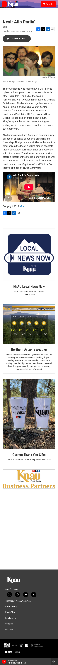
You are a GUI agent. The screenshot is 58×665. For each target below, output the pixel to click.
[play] (4, 661)
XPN (22, 206)
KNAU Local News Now (29, 287)
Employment (10, 618)
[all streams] (54, 661)
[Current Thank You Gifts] (29, 414)
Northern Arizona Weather (29, 350)
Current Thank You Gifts (28, 455)
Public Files (10, 612)
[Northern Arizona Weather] (29, 324)
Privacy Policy (11, 606)
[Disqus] (29, 533)
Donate (49, 4)
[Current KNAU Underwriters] (29, 479)
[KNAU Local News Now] (29, 254)
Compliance (10, 624)
